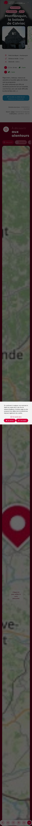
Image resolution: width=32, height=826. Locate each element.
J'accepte (23, 420)
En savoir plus (17, 417)
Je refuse (11, 420)
